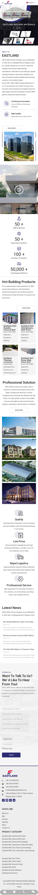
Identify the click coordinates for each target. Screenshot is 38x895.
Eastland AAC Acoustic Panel (12, 864)
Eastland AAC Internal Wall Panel (13, 839)
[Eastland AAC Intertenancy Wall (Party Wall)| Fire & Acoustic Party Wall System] (27, 318)
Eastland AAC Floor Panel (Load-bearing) (16, 848)
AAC (3, 816)
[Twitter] (10, 800)
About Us (5, 813)
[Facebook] (3, 800)
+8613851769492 (12, 784)
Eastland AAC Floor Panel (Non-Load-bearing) (18, 851)
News (4, 825)
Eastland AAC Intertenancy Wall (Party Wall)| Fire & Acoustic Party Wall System (27, 327)
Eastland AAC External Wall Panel (14, 836)
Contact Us (6, 828)
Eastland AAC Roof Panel (11, 858)
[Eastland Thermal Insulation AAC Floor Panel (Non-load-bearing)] (10, 350)
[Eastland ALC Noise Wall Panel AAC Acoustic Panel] (27, 350)
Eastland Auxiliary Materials (12, 870)
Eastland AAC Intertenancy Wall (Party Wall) (17, 845)
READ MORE (12, 128)
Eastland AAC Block (9, 867)
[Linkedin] (7, 800)
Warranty (5, 822)
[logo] (10, 774)
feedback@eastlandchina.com (16, 790)
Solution (5, 819)
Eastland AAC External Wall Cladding (15, 842)
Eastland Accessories (10, 873)
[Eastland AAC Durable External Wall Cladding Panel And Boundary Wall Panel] (10, 318)
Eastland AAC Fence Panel (11, 861)
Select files (8, 739)
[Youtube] (14, 800)
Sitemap (26, 884)
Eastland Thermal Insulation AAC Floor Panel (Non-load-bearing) (10, 360)
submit (11, 755)
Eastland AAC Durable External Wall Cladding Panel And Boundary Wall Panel (10, 327)
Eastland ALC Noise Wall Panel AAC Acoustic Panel (27, 360)
